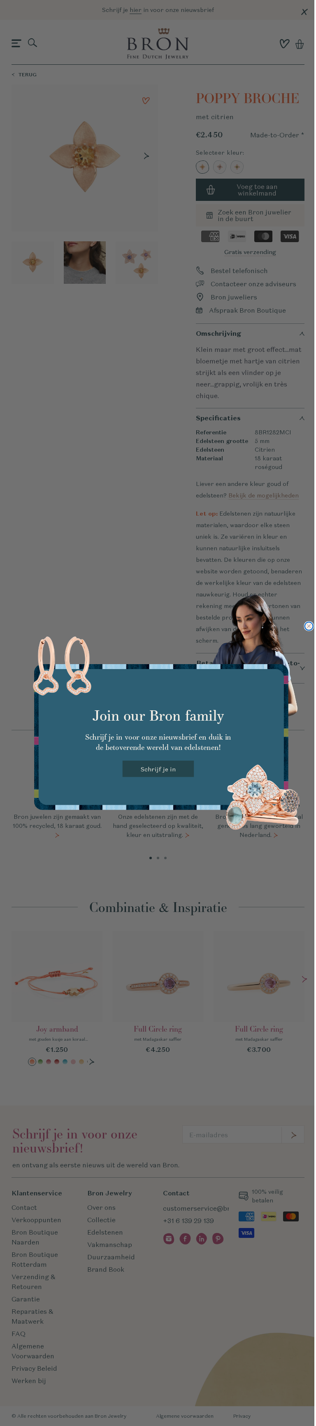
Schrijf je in (158, 769)
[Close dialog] (308, 626)
